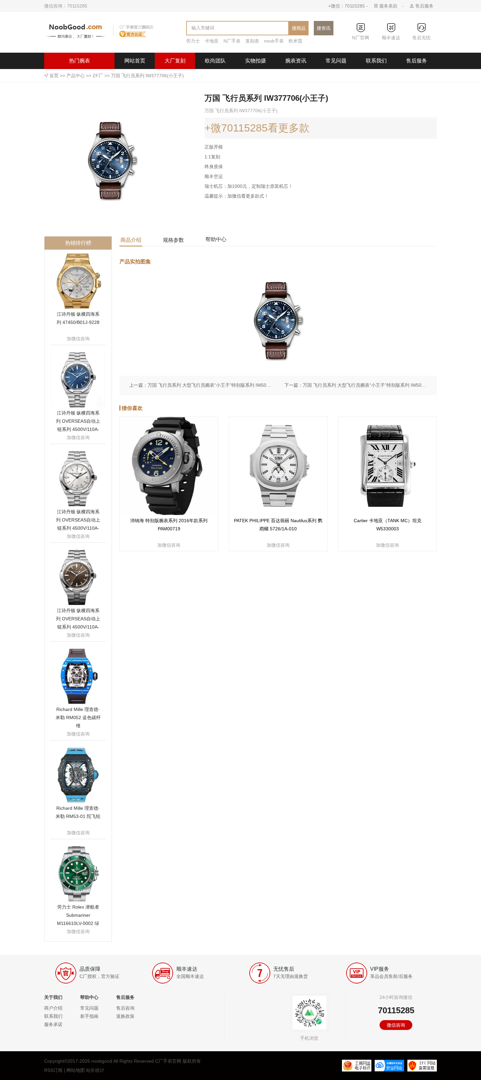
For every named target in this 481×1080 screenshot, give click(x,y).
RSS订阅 (53, 1070)
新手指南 (89, 1016)
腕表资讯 (295, 60)
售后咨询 (125, 1008)
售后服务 (424, 6)
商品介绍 (130, 240)
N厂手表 (231, 41)
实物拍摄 (255, 60)
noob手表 (274, 41)
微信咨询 (396, 1025)
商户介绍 (53, 1008)
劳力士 (193, 41)
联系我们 (376, 60)
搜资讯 (323, 28)
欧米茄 (295, 41)
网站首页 (134, 60)
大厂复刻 (175, 60)
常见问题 (336, 60)
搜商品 (299, 28)
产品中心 (75, 75)
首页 (54, 75)
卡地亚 (212, 41)
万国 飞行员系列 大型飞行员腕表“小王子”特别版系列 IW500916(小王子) (365, 385)
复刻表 (252, 41)
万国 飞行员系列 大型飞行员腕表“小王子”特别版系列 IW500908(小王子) (210, 385)
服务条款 (388, 6)
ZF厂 (98, 75)
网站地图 (75, 1070)
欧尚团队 (215, 60)
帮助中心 (215, 239)
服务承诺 (53, 1024)
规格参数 (173, 240)
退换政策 (125, 1016)
